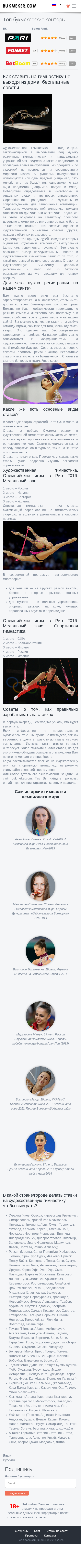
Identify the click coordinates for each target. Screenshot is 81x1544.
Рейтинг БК (21, 1530)
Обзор (62, 38)
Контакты (50, 1535)
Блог (37, 1530)
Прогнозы (31, 1535)
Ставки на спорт (57, 1530)
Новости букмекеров (19, 1476)
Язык (7, 1455)
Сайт (72, 38)
